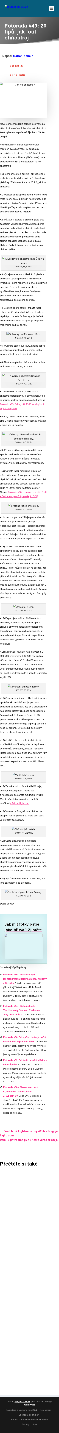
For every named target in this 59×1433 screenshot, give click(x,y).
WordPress (29, 1405)
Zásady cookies (29, 1424)
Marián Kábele (23, 56)
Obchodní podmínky (29, 1415)
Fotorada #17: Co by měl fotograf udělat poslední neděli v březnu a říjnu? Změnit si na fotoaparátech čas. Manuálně (27, 1257)
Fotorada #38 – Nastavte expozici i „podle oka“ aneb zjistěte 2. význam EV (21, 1091)
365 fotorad (16, 65)
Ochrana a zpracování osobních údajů (29, 1419)
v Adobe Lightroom (19, 803)
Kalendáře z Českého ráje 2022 (21, 1410)
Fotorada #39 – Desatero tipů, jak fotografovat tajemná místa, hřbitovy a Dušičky (25, 978)
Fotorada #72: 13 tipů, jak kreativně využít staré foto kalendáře (25, 1322)
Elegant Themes (22, 1401)
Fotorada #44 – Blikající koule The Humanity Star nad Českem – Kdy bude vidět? (21, 1010)
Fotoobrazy (45, 1410)
